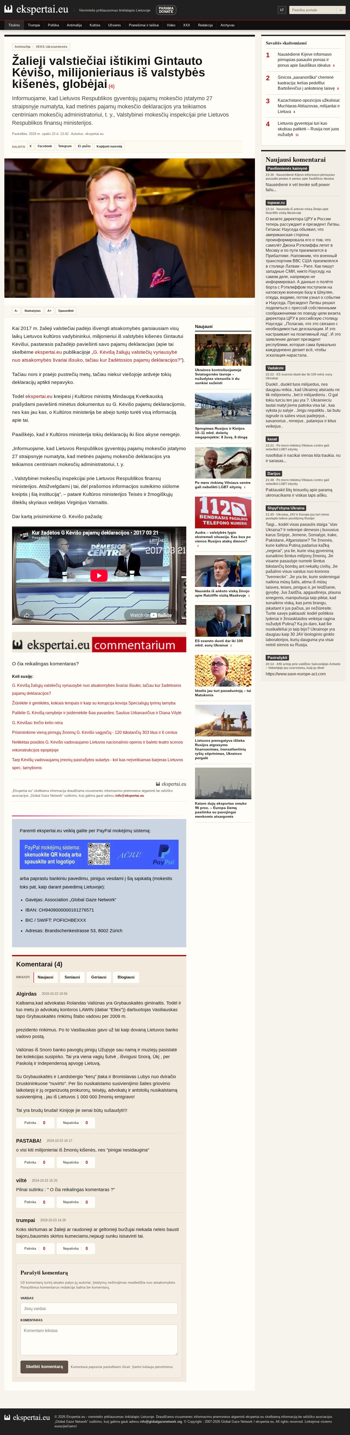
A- (16, 311)
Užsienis (114, 25)
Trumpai (34, 25)
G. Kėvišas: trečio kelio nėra (37, 723)
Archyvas (228, 25)
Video (171, 25)
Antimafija (74, 25)
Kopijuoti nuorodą (109, 146)
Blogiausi (126, 977)
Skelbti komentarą (44, 1366)
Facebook (45, 146)
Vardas (27, 1298)
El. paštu (84, 146)
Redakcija (205, 25)
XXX (186, 25)
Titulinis (14, 25)
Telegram (65, 146)
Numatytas (33, 311)
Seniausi (72, 977)
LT (282, 10)
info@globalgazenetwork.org (161, 1421)
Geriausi (98, 977)
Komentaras (31, 1320)
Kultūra (95, 25)
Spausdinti (66, 311)
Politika (53, 25)
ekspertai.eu (48, 352)
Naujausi (45, 977)
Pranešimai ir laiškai (144, 25)
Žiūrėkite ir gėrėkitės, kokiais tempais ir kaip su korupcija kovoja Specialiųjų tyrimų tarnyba (94, 703)
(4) (112, 86)
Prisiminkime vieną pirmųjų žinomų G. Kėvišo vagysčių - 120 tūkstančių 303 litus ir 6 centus (94, 732)
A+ (49, 311)
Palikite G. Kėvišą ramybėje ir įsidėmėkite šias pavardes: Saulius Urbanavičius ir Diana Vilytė (96, 713)
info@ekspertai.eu (129, 796)
